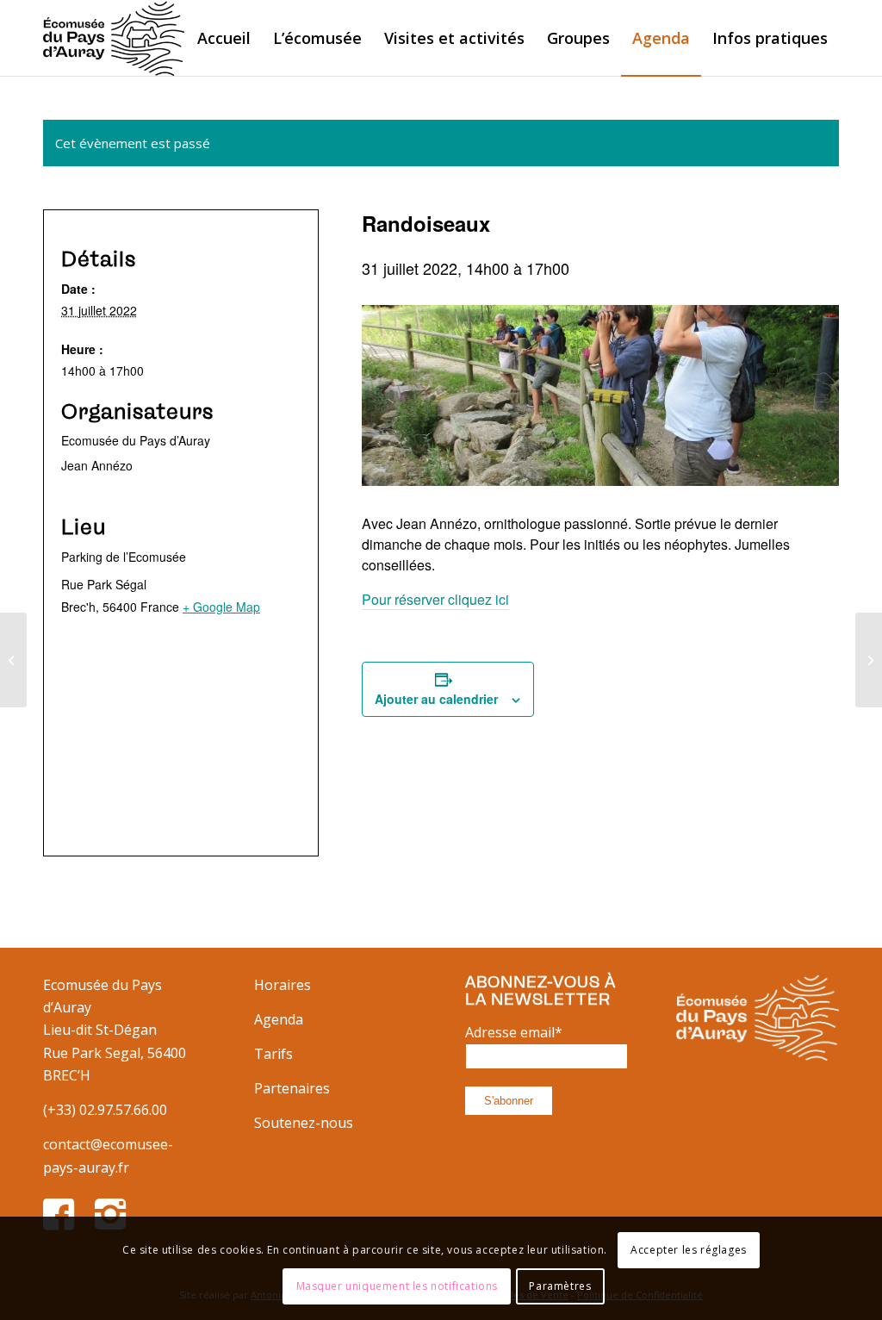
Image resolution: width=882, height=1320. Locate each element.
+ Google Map (221, 606)
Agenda (278, 1019)
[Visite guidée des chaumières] (13, 660)
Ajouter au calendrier (436, 698)
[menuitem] (224, 38)
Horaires (282, 984)
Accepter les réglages (688, 1249)
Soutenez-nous (303, 1122)
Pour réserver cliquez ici (435, 599)
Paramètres (560, 1286)
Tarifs (273, 1053)
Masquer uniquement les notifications (397, 1286)
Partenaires (292, 1088)
